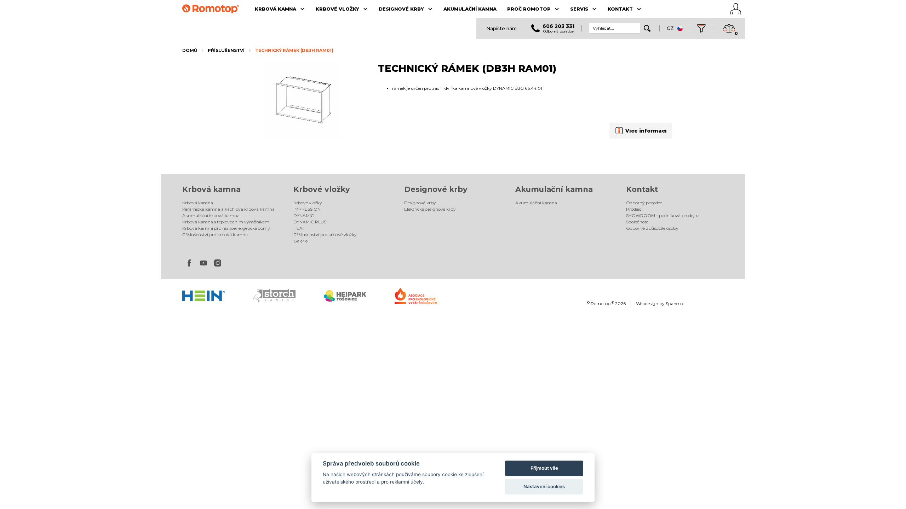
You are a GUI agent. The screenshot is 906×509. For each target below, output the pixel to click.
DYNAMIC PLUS (309, 221)
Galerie (300, 241)
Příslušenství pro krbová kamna (215, 234)
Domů (189, 50)
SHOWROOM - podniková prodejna (663, 215)
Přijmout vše (544, 468)
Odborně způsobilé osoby (652, 228)
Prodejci (634, 209)
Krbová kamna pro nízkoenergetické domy (226, 228)
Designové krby (436, 189)
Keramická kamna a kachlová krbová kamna (228, 209)
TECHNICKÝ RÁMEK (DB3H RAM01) (294, 50)
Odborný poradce (644, 202)
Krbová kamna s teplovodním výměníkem (225, 221)
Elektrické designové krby (430, 209)
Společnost (637, 221)
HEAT (299, 228)
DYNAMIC (303, 215)
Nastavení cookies (544, 486)
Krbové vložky (321, 189)
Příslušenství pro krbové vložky (325, 234)
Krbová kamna (211, 189)
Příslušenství (226, 50)
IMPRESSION (307, 209)
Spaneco (674, 303)
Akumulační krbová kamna (211, 215)
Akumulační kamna (554, 189)
